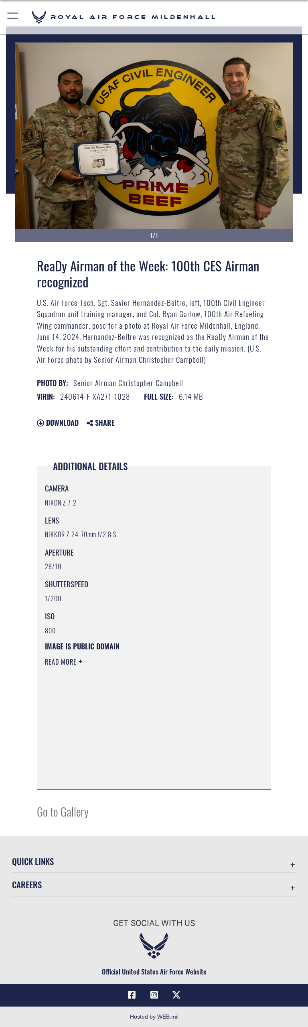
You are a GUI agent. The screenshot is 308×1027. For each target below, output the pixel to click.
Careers (27, 884)
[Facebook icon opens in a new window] (132, 995)
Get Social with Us (154, 923)
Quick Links (33, 861)
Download (61, 422)
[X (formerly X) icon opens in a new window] (176, 995)
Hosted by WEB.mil (154, 1016)
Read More (62, 662)
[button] (13, 17)
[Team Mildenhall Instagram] (154, 995)
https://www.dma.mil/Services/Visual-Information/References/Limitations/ (139, 724)
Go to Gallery (63, 811)
